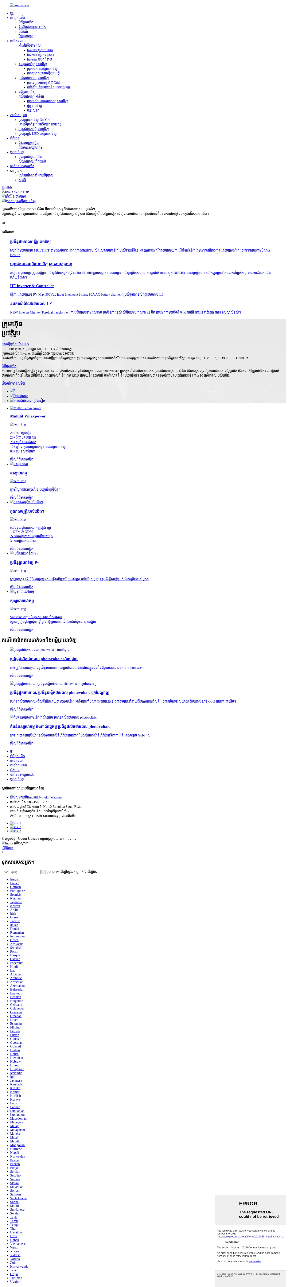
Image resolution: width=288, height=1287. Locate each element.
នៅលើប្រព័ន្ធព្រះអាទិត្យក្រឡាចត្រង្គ (48, 87)
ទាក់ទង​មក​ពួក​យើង (22, 166)
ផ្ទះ (11, 13)
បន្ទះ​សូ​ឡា (33, 110)
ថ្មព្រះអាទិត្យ (34, 106)
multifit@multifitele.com (36, 797)
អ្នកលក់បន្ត (17, 152)
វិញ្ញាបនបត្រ (26, 36)
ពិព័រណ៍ (23, 31)
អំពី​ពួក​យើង (17, 17)
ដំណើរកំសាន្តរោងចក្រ (32, 27)
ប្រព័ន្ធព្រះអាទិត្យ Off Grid (43, 82)
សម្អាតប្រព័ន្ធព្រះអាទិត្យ (33, 64)
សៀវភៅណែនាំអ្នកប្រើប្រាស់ (36, 175)
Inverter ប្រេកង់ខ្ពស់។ (40, 55)
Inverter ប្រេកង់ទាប (39, 59)
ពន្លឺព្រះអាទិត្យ (27, 92)
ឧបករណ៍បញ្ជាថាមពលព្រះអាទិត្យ (47, 101)
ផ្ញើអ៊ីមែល (7, 848)
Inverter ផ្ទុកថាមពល (40, 50)
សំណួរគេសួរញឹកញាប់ (32, 161)
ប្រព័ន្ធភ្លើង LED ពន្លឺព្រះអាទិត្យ (38, 133)
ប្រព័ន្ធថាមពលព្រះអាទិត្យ (34, 78)
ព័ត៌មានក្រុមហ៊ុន (29, 143)
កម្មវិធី (22, 180)
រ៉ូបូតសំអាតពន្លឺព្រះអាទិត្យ (42, 68)
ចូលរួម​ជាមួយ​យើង (30, 157)
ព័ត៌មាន (15, 138)
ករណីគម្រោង (18, 115)
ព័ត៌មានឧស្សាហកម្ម (31, 147)
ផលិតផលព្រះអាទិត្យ (31, 96)
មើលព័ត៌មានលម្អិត (13, 383)
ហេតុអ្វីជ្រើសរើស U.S (15, 344)
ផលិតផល (16, 41)
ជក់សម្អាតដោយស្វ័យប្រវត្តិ (43, 73)
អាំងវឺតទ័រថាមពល (30, 45)
